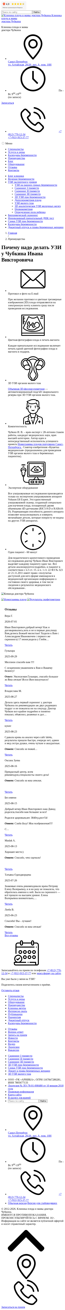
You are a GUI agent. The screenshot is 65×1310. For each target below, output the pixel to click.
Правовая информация (21, 1091)
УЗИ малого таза (24, 203)
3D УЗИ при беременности (30, 197)
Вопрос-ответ (16, 1032)
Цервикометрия (23, 209)
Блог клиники (16, 176)
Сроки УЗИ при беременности (25, 221)
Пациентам (14, 1017)
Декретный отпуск (18, 1020)
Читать (8, 645)
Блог (10, 161)
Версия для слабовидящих (42, 1203)
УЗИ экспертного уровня (22, 182)
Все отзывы (11, 935)
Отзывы (12, 167)
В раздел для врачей (19, 1097)
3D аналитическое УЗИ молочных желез (38, 206)
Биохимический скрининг (23, 215)
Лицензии (14, 1047)
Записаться (7, 102)
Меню (8, 143)
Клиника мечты (17, 1008)
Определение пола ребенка (30, 212)
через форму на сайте (49, 973)
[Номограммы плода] (13, 599)
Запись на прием (17, 1035)
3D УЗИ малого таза (19, 1073)
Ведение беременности (21, 179)
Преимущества (16, 158)
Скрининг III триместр (28, 194)
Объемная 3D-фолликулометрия (26, 388)
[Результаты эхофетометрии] (43, 599)
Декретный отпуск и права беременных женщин (36, 227)
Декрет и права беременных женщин (29, 1070)
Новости (13, 1038)
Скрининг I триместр (27, 188)
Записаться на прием (13, 1307)
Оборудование (16, 164)
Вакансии (13, 1050)
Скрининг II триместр (27, 191)
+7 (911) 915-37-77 (18, 137)
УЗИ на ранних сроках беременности (36, 185)
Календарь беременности (22, 155)
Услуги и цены (16, 152)
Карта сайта (15, 1094)
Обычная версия (17, 1203)
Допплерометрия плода (28, 200)
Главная (12, 233)
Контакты (13, 170)
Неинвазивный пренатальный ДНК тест (31, 218)
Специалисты (16, 149)
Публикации (15, 1014)
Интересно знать (17, 1011)
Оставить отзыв (10, 990)
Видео (11, 1044)
